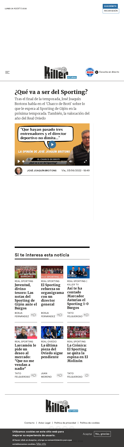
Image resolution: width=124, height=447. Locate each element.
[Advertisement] (62, 38)
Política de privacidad (65, 423)
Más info (41, 443)
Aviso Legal (44, 423)
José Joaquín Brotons (42, 171)
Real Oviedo (49, 342)
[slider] (41, 161)
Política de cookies (90, 423)
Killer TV (73, 285)
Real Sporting (24, 281)
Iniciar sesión (111, 11)
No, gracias (102, 434)
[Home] (61, 72)
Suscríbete (110, 6)
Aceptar (87, 434)
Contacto (29, 423)
